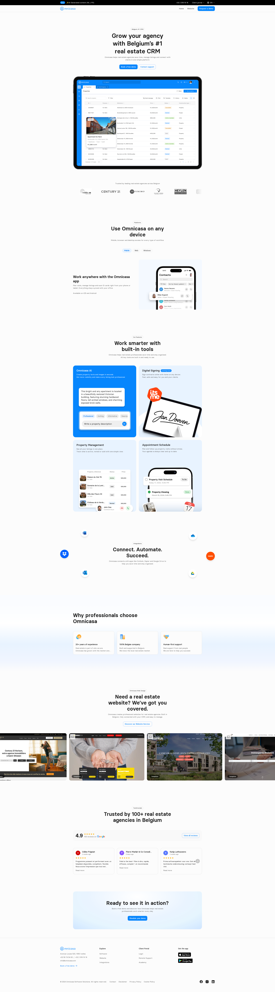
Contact (113, 982)
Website (190, 9)
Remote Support (145, 958)
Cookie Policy (149, 982)
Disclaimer (123, 982)
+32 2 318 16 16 (182, 3)
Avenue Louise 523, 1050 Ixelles (73, 954)
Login (141, 954)
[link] (67, 8)
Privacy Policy (135, 982)
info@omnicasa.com (68, 961)
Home (181, 9)
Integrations (104, 962)
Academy (142, 962)
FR (92, 3)
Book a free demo (67, 966)
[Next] (198, 861)
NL (88, 3)
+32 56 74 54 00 (66, 957)
